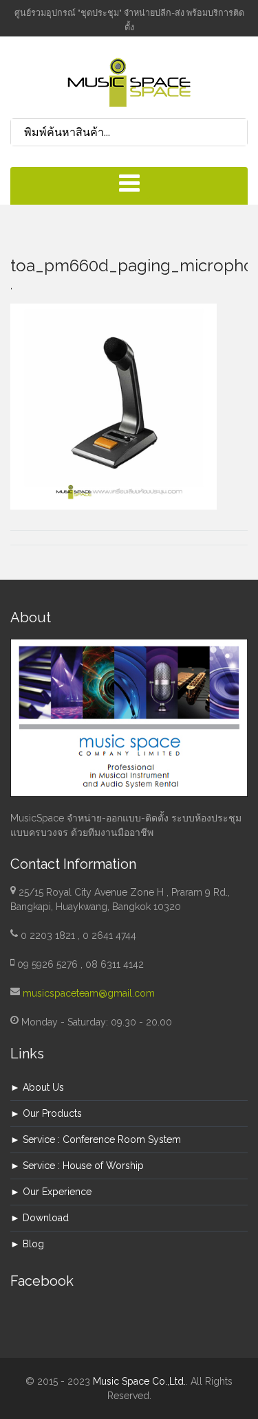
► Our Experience (51, 1191)
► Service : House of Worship (77, 1165)
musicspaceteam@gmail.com (89, 993)
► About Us (37, 1087)
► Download (39, 1217)
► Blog (27, 1243)
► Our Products (46, 1113)
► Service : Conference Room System (95, 1139)
